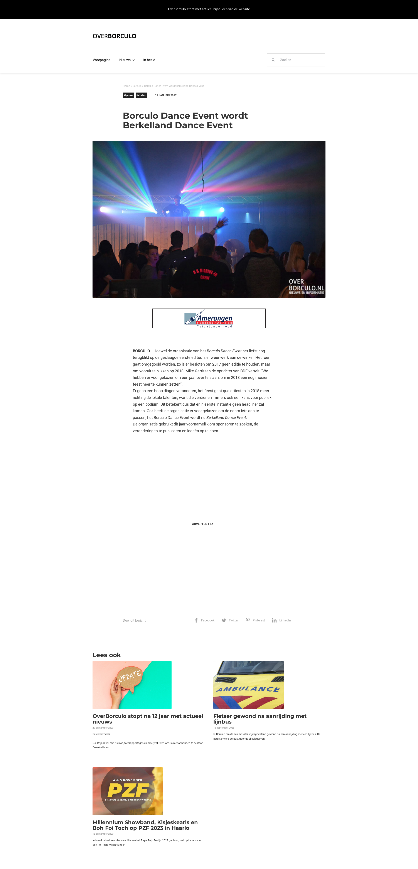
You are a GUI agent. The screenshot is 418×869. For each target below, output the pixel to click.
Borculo (137, 86)
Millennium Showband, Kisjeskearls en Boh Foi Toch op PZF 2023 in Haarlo (145, 825)
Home (126, 86)
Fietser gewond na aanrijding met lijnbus (260, 719)
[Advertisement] (202, 473)
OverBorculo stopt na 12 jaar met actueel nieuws (148, 719)
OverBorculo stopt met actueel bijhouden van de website (209, 9)
